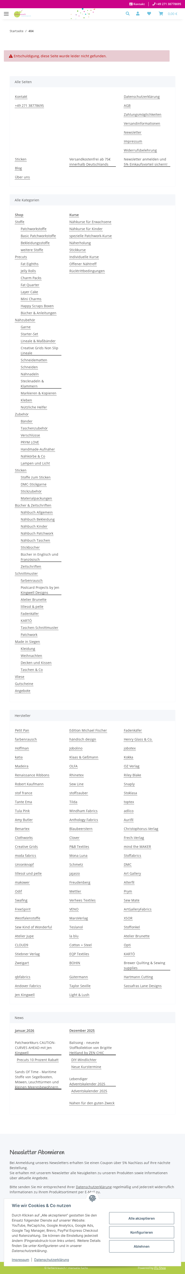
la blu (74, 936)
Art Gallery (132, 873)
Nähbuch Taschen (35, 540)
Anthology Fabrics (83, 819)
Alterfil (129, 882)
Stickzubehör (31, 491)
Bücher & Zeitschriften (33, 505)
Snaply (129, 784)
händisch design (82, 739)
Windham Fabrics (83, 810)
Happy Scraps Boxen (37, 306)
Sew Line (76, 784)
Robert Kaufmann (29, 784)
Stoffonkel (132, 927)
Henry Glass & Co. (138, 739)
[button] (129, 13)
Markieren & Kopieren (38, 393)
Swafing (21, 900)
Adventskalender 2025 (89, 1091)
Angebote (22, 690)
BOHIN (74, 963)
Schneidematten (34, 360)
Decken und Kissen (36, 662)
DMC (128, 864)
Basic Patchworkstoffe (38, 235)
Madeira (21, 766)
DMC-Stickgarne (33, 484)
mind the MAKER (137, 846)
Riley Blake (132, 775)
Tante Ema (23, 802)
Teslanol (76, 927)
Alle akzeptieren (141, 1218)
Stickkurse (77, 250)
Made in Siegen (27, 641)
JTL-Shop (160, 1268)
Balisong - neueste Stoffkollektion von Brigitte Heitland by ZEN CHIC (90, 1047)
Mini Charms (31, 299)
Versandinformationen (142, 123)
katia (19, 757)
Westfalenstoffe (27, 918)
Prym (128, 891)
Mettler (75, 891)
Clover (74, 837)
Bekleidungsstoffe (35, 242)
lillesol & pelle (32, 606)
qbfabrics (22, 977)
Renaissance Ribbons (32, 775)
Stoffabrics (132, 855)
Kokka (128, 757)
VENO (74, 909)
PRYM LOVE (30, 442)
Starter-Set (29, 334)
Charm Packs (31, 278)
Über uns (22, 177)
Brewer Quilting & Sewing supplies (144, 965)
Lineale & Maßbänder (38, 341)
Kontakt (139, 4)
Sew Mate (131, 900)
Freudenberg (79, 882)
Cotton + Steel (80, 945)
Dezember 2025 (82, 1030)
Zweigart (22, 963)
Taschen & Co (32, 669)
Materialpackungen (36, 498)
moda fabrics (25, 855)
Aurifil (128, 819)
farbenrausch (32, 580)
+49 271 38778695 (168, 4)
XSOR (128, 918)
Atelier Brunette (33, 599)
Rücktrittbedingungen (87, 271)
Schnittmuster (26, 573)
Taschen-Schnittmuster (39, 627)
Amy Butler (24, 819)
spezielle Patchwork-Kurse (90, 235)
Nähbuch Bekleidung (38, 519)
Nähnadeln (30, 374)
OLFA (73, 766)
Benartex (22, 828)
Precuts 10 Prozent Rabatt (38, 1059)
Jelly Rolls (28, 271)
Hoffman (22, 748)
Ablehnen (142, 1246)
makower (22, 882)
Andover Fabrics (28, 985)
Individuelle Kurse (84, 257)
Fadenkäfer (30, 613)
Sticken (20, 159)
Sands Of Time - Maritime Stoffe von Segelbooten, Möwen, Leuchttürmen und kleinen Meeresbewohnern (37, 1079)
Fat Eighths (30, 264)
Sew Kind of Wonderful (33, 927)
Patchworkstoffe (33, 228)
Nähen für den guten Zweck (91, 1103)
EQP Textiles (79, 954)
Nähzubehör (25, 320)
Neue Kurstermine (86, 1066)
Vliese (19, 676)
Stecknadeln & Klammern (32, 383)
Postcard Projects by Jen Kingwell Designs (40, 590)
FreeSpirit (23, 909)
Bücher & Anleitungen (38, 313)
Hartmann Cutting (138, 977)
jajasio (74, 873)
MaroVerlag (78, 918)
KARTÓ (26, 620)
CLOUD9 (21, 945)
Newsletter (132, 132)
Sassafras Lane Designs (143, 985)
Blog (18, 168)
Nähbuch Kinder (34, 526)
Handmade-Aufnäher (38, 449)
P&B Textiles (79, 846)
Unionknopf (24, 864)
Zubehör (22, 414)
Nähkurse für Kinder (86, 228)
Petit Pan (22, 730)
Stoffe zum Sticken (36, 477)
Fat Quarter (30, 285)
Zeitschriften (31, 566)
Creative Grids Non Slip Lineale (39, 350)
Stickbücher (30, 547)
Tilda (73, 802)
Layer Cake (29, 292)
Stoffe (19, 221)
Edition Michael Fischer (88, 730)
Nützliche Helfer (34, 407)
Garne (26, 327)
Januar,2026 (24, 1030)
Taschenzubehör (34, 428)
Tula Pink (22, 810)
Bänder (27, 421)
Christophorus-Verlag (141, 828)
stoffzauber (78, 793)
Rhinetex (76, 775)
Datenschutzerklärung (51, 1260)
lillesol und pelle (28, 873)
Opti (127, 945)
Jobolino (75, 748)
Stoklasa (130, 793)
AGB (127, 105)
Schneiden (29, 367)
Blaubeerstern (80, 828)
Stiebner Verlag (27, 954)
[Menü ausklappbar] (6, 11)
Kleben (26, 400)
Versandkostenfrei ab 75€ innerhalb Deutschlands (90, 162)
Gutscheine (24, 683)
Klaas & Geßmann (83, 757)
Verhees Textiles (82, 900)
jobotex (130, 748)
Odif (18, 891)
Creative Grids (26, 846)
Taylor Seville (80, 985)
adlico (128, 810)
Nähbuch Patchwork (37, 533)
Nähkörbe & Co (33, 456)
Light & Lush (79, 994)
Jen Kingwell (25, 994)
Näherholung (80, 242)
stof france (23, 793)
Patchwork (29, 634)
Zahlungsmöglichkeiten (142, 114)
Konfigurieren (141, 1232)
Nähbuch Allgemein (37, 512)
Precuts (21, 257)
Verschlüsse (30, 435)
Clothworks (24, 837)
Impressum (20, 1260)
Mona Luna (78, 855)
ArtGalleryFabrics (138, 909)
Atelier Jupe (24, 936)
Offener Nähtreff (83, 264)
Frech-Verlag (134, 837)
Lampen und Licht (35, 463)
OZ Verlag (131, 766)
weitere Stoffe (32, 250)
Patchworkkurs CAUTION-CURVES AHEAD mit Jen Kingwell (35, 1047)
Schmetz (76, 864)
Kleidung (28, 648)
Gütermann (78, 977)
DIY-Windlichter (84, 1059)
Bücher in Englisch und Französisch (39, 557)
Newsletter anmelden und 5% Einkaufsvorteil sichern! (145, 162)
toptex (129, 802)
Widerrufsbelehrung (140, 150)
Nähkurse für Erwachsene (90, 221)
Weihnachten (31, 655)
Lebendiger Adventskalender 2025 (87, 1081)
